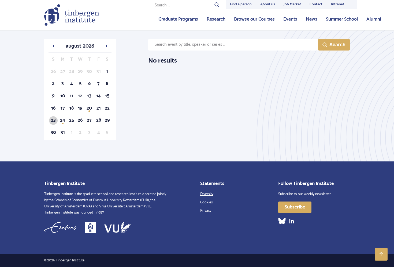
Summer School (342, 19)
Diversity (206, 194)
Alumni (373, 19)
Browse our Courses (254, 19)
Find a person (241, 4)
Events (290, 19)
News (311, 19)
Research (216, 19)
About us (267, 4)
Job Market (292, 4)
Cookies (206, 202)
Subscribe (295, 207)
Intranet (337, 4)
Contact (316, 4)
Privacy (205, 211)
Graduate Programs (178, 19)
